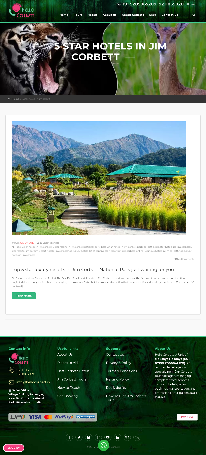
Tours (78, 14)
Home (64, 14)
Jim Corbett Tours (71, 379)
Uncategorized (50, 242)
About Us (64, 354)
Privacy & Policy (118, 363)
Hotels (92, 14)
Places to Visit (68, 363)
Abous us (109, 14)
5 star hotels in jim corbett (37, 246)
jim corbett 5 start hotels (40, 250)
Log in (193, 4)
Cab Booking (67, 396)
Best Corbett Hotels (73, 371)
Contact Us (170, 14)
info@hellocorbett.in (33, 382)
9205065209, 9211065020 (26, 372)
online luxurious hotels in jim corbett (157, 250)
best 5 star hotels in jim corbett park (122, 246)
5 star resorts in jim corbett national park (76, 246)
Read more (24, 295)
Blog (152, 14)
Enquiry (14, 447)
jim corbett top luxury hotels (71, 250)
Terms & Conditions (121, 371)
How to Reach (68, 388)
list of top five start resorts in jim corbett (112, 250)
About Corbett (133, 14)
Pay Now (187, 416)
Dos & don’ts (116, 388)
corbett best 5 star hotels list (160, 246)
